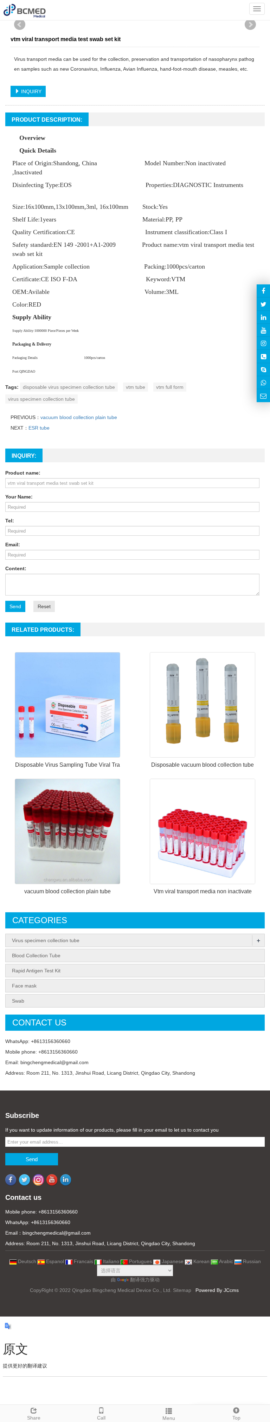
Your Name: (19, 497)
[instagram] (263, 330)
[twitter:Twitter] (263, 303)
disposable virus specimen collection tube (69, 387)
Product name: (22, 473)
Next (250, 24)
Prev (19, 24)
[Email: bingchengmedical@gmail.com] (263, 395)
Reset (44, 606)
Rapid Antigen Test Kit (36, 970)
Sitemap (182, 1290)
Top (236, 1418)
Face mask (24, 986)
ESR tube (39, 428)
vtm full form (170, 387)
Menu (168, 1418)
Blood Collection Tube (36, 955)
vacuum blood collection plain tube (78, 417)
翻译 (135, 1279)
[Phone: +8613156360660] (263, 356)
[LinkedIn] (263, 317)
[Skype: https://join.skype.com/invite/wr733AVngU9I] (263, 369)
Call (101, 1418)
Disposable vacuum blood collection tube (202, 765)
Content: (15, 568)
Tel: (9, 520)
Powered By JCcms (217, 1290)
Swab (18, 1001)
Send (15, 606)
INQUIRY (30, 91)
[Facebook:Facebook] (263, 290)
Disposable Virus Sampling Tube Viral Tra (67, 765)
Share (33, 1418)
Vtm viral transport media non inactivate (203, 891)
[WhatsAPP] (263, 382)
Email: (12, 544)
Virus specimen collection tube (45, 940)
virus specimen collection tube (41, 399)
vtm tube (135, 387)
